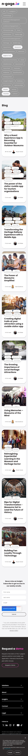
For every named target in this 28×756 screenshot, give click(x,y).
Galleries (6, 72)
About (4, 692)
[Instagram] (11, 726)
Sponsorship (18, 85)
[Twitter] (4, 726)
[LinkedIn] (7, 726)
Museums (18, 47)
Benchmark (19, 64)
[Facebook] (15, 726)
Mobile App (16, 43)
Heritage (6, 43)
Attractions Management (12, 39)
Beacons (21, 51)
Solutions (5, 685)
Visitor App (18, 34)
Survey (14, 89)
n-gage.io (12, 11)
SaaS (22, 60)
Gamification (17, 72)
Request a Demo (10, 665)
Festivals (17, 68)
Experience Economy (10, 60)
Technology (7, 15)
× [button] (25, 738)
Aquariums (7, 47)
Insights (5, 699)
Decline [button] (18, 752)
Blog (5, 105)
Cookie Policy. (7, 748)
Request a (12, 648)
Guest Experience (9, 51)
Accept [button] (10, 752)
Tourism (6, 94)
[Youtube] (19, 726)
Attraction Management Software (11, 21)
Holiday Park (7, 77)
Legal (4, 713)
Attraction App (8, 30)
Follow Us (5, 721)
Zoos (18, 30)
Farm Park (6, 68)
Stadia (5, 89)
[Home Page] (10, 4)
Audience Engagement (11, 26)
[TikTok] (22, 726)
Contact (5, 706)
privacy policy (14, 630)
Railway (20, 81)
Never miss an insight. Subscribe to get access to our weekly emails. (14, 583)
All (4, 11)
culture (15, 94)
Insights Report (8, 81)
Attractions (7, 34)
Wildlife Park (7, 64)
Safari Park (7, 85)
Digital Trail (7, 56)
